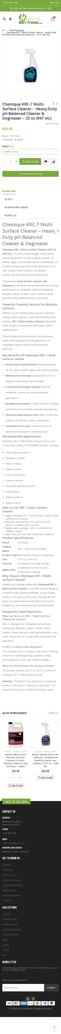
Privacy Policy (8, 875)
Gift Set (5, 950)
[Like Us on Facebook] (33, 999)
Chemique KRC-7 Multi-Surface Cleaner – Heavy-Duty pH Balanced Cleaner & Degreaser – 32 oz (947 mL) (29, 111)
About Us (6, 864)
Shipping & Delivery (11, 880)
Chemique (15, 135)
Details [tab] (9, 199)
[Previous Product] (53, 103)
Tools (4, 939)
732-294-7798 (11, 3)
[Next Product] (57, 103)
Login (56, 3)
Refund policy (8, 890)
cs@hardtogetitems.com (13, 843)
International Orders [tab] (16, 207)
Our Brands (7, 869)
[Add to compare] (53, 161)
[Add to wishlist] (45, 161)
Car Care (6, 914)
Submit (51, 987)
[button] (49, 713)
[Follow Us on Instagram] (27, 999)
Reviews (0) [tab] (10, 215)
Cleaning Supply (16, 30)
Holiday (5, 944)
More (4, 955)
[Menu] (10, 19)
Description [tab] (8, 191)
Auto (8, 146)
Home (3, 30)
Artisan (8, 752)
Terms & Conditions (11, 895)
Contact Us (7, 900)
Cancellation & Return (12, 885)
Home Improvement (11, 929)
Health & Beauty (10, 924)
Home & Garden (10, 934)
